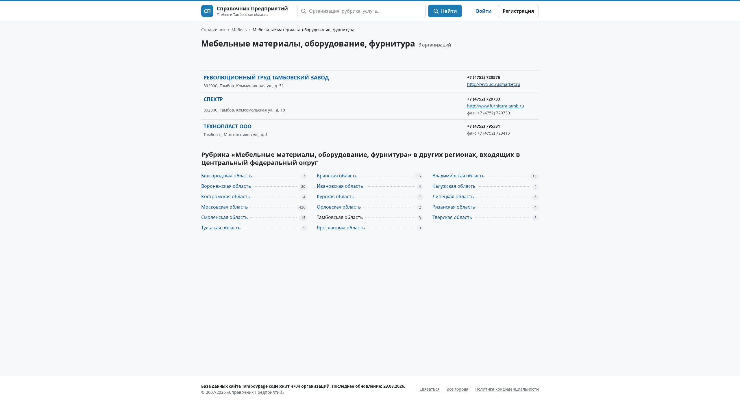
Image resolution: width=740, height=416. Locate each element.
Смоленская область (224, 217)
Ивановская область (340, 186)
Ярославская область (341, 227)
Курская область (335, 196)
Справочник (213, 29)
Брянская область (337, 175)
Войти (484, 11)
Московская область (224, 207)
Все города (457, 389)
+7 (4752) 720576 (483, 77)
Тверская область (452, 217)
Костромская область (225, 196)
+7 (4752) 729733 (483, 99)
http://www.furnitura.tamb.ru (495, 106)
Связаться (429, 389)
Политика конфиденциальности (507, 389)
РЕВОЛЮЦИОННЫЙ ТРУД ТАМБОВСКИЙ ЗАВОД (266, 77)
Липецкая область (453, 196)
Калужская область (454, 186)
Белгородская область (226, 175)
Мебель (239, 29)
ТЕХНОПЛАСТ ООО (227, 126)
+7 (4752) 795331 (483, 126)
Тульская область (221, 227)
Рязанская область (453, 207)
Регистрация (518, 11)
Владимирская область (458, 175)
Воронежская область (226, 186)
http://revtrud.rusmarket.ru (493, 84)
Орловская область (339, 207)
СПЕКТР (213, 99)
